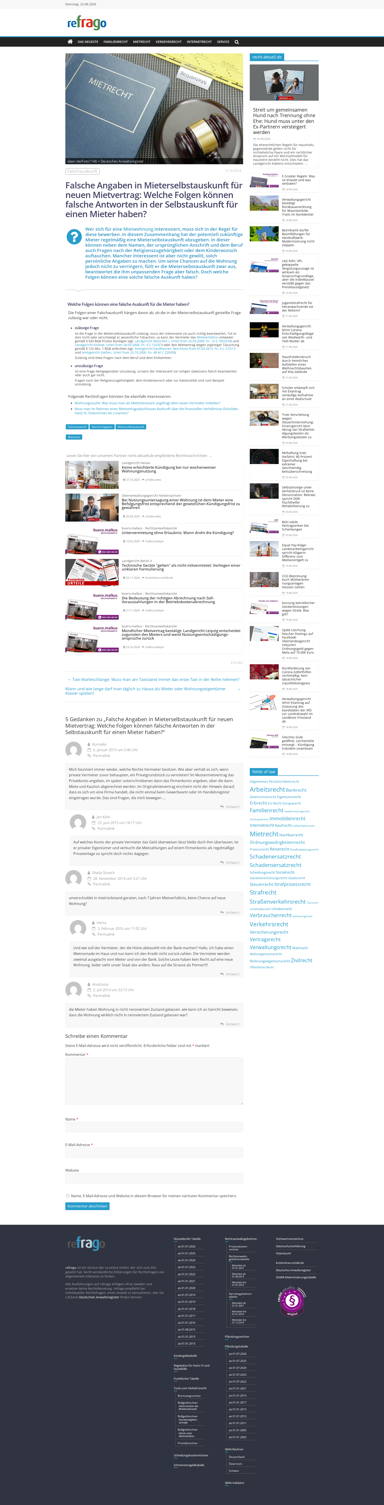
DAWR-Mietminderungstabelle (296, 1277)
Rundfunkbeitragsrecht (304, 849)
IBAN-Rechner (234, 1449)
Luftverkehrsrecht (304, 825)
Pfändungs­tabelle (236, 1346)
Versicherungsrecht (269, 932)
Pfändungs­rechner (237, 1337)
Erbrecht (258, 803)
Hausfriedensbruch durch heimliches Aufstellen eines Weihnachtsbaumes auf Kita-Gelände (297, 364)
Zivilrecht (301, 960)
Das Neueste (88, 42)
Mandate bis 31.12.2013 (239, 1321)
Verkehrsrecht (169, 42)
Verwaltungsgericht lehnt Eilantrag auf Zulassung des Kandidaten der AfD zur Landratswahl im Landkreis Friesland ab (297, 710)
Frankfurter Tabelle (186, 1379)
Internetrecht (199, 42)
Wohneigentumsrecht (266, 954)
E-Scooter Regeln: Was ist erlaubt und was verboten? (298, 180)
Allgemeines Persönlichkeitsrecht (274, 781)
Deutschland (236, 1457)
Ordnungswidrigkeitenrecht (277, 842)
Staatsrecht (296, 878)
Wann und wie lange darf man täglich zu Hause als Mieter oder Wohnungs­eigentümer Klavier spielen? (153, 691)
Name (71, 1119)
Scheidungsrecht (262, 872)
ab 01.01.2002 (237, 1437)
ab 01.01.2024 (186, 1260)
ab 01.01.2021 (186, 1281)
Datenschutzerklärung (290, 1246)
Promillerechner (188, 1443)
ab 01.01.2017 (186, 1316)
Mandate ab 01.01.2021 (239, 1267)
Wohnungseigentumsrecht (270, 961)
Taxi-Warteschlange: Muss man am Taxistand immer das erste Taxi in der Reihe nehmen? (154, 679)
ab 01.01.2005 (237, 1430)
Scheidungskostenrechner (191, 1455)
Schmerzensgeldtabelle (189, 1465)
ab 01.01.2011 (237, 1423)
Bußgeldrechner (188, 1406)
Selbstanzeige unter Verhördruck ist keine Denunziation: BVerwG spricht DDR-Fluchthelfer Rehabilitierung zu (298, 496)
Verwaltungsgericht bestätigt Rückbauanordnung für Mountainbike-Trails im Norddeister (298, 206)
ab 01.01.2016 (186, 1323)
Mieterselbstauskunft (131, 427)
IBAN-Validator (234, 1483)
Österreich (235, 1464)
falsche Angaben (102, 427)
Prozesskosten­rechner (238, 1248)
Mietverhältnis (207, 337)
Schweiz (234, 1471)
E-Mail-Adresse (79, 1144)
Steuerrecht (261, 884)
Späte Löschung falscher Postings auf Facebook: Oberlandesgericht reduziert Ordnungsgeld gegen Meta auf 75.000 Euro (298, 641)
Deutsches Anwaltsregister (293, 1270)
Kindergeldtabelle (185, 1356)
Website (72, 1170)
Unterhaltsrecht (260, 909)
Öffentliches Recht (262, 967)
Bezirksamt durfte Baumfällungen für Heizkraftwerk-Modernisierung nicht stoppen (298, 237)
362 (240, 662)
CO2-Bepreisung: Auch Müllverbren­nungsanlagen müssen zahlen (296, 581)
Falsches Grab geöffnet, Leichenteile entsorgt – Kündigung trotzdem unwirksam (298, 742)
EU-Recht (275, 803)
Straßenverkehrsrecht (278, 901)
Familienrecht (116, 42)
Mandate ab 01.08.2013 (239, 1275)
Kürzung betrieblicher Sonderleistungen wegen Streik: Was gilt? (298, 608)
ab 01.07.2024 (237, 1368)
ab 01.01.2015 (186, 1337)
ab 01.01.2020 (186, 1288)
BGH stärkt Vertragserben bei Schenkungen (295, 526)
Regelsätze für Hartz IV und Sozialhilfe (192, 1367)
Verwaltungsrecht (270, 947)
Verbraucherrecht (271, 915)
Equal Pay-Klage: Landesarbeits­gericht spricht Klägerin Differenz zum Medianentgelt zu (298, 552)
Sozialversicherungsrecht (268, 878)
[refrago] (70, 41)
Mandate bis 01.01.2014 (239, 1313)
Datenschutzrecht (263, 797)
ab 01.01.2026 (186, 1246)
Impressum (283, 1253)
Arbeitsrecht (267, 789)
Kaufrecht (283, 825)
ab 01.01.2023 (186, 1267)
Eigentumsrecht (289, 797)
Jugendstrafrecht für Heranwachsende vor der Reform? (298, 306)
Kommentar (76, 1054)
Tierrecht (312, 902)
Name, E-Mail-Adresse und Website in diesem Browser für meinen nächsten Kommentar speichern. (154, 1195)
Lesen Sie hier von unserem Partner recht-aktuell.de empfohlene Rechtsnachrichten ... (139, 455)
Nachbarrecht (291, 834)
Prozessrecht (259, 849)
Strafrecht (263, 892)
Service (223, 42)
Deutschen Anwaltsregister (99, 1297)
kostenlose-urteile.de (290, 1263)
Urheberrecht (282, 908)
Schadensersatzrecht (276, 865)
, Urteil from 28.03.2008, (118, 345)
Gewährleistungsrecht (297, 811)
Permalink (101, 755)
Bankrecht (296, 790)
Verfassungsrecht (302, 916)
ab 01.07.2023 (237, 1375)
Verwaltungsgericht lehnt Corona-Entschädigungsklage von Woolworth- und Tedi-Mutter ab (298, 333)
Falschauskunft (77, 427)
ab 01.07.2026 (237, 1354)
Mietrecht (141, 42)
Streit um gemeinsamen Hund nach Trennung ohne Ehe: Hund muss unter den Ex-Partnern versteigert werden (284, 120)
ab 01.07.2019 (186, 1295)
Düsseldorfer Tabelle (187, 1239)
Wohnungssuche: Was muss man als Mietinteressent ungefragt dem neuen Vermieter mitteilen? (147, 403)
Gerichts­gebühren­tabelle (240, 1295)
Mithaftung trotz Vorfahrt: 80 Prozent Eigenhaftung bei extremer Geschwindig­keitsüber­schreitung (297, 462)
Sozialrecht (285, 872)
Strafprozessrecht (292, 884)
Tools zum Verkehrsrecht (190, 1388)
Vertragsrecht (265, 939)
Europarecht (291, 803)
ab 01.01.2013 (186, 1343)
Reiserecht (279, 849)
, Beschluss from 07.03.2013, (185, 348)
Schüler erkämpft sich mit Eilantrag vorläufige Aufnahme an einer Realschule (298, 393)
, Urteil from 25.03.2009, (183, 341)
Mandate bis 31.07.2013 (239, 1284)
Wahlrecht (300, 947)
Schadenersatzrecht (275, 856)
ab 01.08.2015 (186, 1329)
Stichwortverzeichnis (289, 1239)
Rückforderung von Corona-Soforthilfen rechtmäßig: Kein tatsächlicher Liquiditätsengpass (296, 675)
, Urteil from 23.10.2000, (128, 352)
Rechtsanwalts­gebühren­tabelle (239, 1257)
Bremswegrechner (189, 1396)
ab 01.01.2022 (186, 1274)
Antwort (233, 806)
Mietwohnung (138, 229)
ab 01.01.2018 (186, 1309)
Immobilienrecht (287, 818)
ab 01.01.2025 (186, 1253)
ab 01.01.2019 (186, 1302)
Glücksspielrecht (259, 819)
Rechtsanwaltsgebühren (241, 1239)
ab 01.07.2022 (237, 1381)
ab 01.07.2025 (237, 1361)
